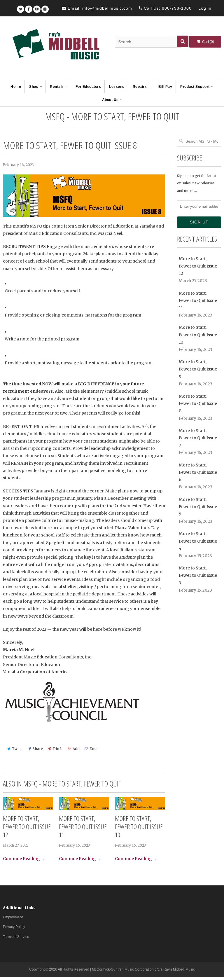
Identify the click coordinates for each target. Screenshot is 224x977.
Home (15, 87)
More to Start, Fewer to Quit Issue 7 (198, 438)
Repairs (140, 87)
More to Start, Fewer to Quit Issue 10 (139, 826)
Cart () (207, 42)
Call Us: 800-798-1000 (167, 8)
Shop (33, 87)
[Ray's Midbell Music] (55, 48)
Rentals (57, 87)
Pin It (58, 749)
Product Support (195, 87)
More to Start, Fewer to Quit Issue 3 (198, 575)
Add (76, 749)
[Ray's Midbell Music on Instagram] (45, 7)
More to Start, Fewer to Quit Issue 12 (27, 826)
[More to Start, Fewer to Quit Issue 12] (28, 803)
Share (38, 749)
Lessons (117, 87)
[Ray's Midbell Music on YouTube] (37, 7)
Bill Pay (165, 87)
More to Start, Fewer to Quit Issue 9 (198, 369)
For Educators (88, 87)
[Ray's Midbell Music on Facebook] (28, 7)
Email (94, 749)
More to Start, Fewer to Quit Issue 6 (198, 472)
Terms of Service (16, 937)
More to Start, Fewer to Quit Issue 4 (198, 541)
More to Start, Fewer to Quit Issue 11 (83, 826)
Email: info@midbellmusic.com (99, 8)
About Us (110, 100)
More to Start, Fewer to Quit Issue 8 (198, 403)
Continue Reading (22, 858)
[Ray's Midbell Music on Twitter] (20, 7)
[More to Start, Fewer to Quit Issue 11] (84, 803)
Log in (204, 8)
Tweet (17, 749)
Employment (13, 917)
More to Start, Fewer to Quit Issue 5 (198, 507)
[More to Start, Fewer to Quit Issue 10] (140, 803)
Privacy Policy (14, 927)
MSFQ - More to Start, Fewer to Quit (112, 116)
